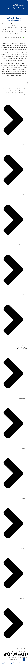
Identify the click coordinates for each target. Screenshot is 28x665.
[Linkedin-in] (19, 654)
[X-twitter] (12, 654)
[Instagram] (22, 654)
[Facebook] (26, 654)
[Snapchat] (8, 654)
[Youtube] (15, 654)
